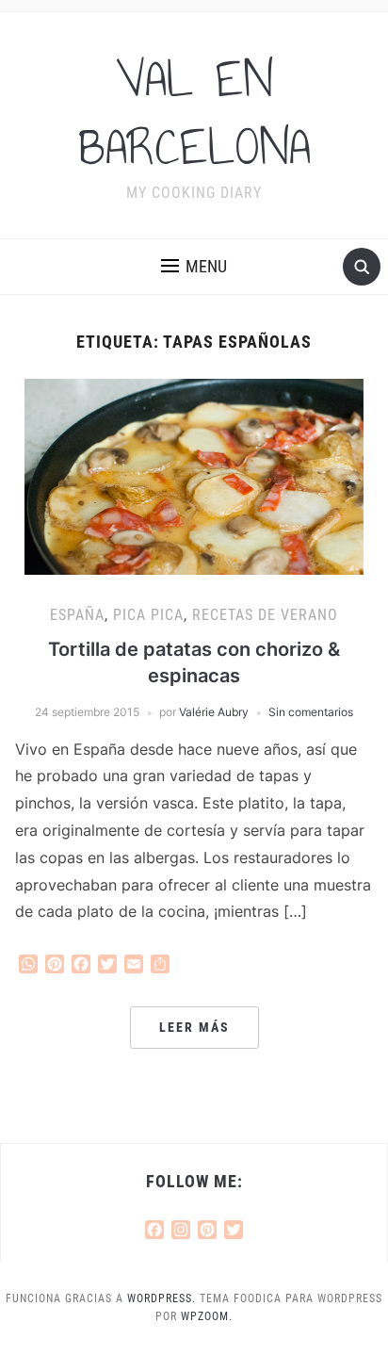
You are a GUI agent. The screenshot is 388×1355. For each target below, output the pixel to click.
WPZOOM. (207, 1316)
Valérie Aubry (214, 712)
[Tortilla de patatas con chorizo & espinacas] (194, 475)
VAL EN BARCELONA (194, 113)
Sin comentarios (310, 712)
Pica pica (148, 615)
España (77, 615)
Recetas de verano (265, 615)
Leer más (194, 1027)
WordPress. (161, 1298)
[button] (194, 266)
